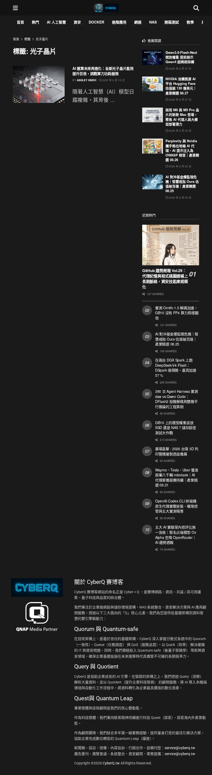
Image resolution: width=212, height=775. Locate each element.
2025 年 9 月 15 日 (113, 80)
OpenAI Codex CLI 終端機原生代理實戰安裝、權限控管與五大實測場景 (176, 506)
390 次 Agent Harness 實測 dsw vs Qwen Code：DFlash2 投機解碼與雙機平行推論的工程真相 (176, 399)
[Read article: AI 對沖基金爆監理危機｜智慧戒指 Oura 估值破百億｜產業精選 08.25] (152, 182)
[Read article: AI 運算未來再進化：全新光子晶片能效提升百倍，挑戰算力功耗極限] (39, 84)
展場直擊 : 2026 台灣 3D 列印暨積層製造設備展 (176, 451)
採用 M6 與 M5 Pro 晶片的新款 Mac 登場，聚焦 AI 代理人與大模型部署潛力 (182, 116)
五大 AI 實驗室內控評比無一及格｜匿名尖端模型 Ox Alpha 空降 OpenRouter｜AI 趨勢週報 (175, 534)
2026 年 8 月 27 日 (179, 68)
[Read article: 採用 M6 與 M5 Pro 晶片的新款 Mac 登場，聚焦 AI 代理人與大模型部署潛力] (152, 115)
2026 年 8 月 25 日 (179, 197)
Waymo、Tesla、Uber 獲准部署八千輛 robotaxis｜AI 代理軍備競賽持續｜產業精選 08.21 (176, 477)
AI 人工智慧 (56, 22)
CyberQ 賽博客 (105, 582)
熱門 (35, 22)
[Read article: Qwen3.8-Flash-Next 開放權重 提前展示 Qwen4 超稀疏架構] (152, 57)
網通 (137, 22)
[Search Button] (196, 8)
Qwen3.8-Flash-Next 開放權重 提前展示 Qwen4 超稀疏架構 (181, 57)
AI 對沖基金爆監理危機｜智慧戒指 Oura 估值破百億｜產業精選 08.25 (182, 183)
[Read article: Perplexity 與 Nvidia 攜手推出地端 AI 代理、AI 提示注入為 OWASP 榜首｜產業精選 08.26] (152, 146)
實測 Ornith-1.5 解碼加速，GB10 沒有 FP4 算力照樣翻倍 (176, 312)
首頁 (20, 22)
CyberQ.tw (111, 763)
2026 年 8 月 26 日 (179, 130)
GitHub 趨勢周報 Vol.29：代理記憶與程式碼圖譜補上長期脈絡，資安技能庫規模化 (165, 279)
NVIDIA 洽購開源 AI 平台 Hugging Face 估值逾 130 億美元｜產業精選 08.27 (180, 85)
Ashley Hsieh (86, 80)
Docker (96, 22)
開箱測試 (171, 22)
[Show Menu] (15, 8)
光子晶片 (42, 39)
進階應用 (119, 22)
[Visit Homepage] (106, 8)
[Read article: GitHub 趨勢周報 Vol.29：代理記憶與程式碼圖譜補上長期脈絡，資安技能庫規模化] (170, 245)
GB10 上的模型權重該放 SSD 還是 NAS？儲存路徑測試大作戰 (175, 427)
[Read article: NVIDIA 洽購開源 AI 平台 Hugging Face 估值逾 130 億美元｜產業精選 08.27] (152, 84)
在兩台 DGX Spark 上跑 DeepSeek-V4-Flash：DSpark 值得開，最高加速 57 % (175, 367)
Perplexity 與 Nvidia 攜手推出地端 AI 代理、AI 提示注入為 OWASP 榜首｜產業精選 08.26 (182, 150)
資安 (77, 22)
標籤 (27, 39)
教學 (190, 22)
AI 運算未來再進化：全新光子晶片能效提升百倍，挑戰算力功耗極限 (103, 71)
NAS (153, 22)
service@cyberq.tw (180, 748)
